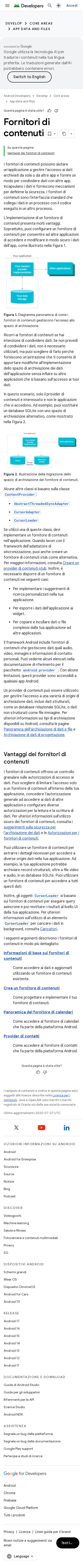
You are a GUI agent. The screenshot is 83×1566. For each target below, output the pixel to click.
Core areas (41, 23)
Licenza (24, 1532)
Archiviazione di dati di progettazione (34, 735)
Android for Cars (16, 1294)
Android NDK (13, 1414)
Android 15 (12, 1336)
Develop (14, 23)
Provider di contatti (21, 1036)
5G (6, 1253)
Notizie (9, 1181)
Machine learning (16, 1223)
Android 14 (12, 1343)
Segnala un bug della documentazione (32, 1441)
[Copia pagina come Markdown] (64, 134)
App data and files (31, 29)
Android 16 (12, 1328)
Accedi (72, 5)
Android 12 (12, 1358)
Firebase (10, 1500)
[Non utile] (56, 110)
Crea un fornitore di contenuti (32, 988)
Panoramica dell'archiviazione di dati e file (38, 729)
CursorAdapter (27, 512)
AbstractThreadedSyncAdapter (41, 504)
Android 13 (11, 1351)
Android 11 (11, 1365)
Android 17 (12, 1321)
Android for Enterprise (20, 1159)
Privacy (9, 1245)
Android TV (12, 1302)
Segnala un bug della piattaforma (28, 1434)
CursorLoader (26, 520)
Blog (7, 1189)
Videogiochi (12, 1216)
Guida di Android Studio (21, 1385)
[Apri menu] (7, 5)
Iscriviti (69, 1543)
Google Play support (18, 1449)
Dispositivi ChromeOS (19, 1287)
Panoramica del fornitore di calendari (38, 1012)
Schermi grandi (15, 1272)
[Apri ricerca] (50, 5)
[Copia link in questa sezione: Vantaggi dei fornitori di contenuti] (33, 762)
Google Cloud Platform (21, 1508)
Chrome (9, 1493)
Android (10, 1152)
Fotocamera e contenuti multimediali (31, 1238)
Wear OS (10, 1279)
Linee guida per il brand (53, 1532)
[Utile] (49, 110)
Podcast (9, 1196)
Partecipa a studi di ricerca (23, 1456)
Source (9, 1174)
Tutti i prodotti (14, 1515)
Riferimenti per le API (19, 1400)
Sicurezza (11, 1167)
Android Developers (17, 96)
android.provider (39, 670)
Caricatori (48, 929)
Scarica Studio (14, 1407)
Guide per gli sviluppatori (22, 1392)
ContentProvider (20, 494)
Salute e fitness (15, 1230)
